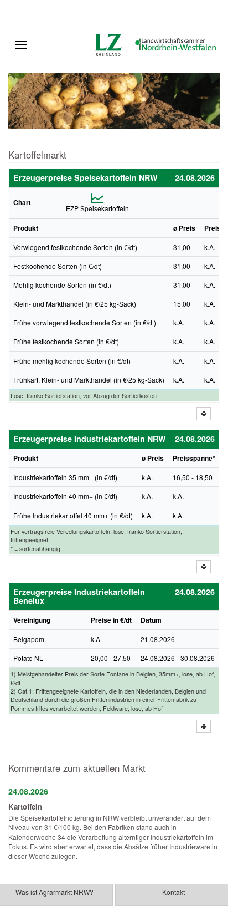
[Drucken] (203, 413)
